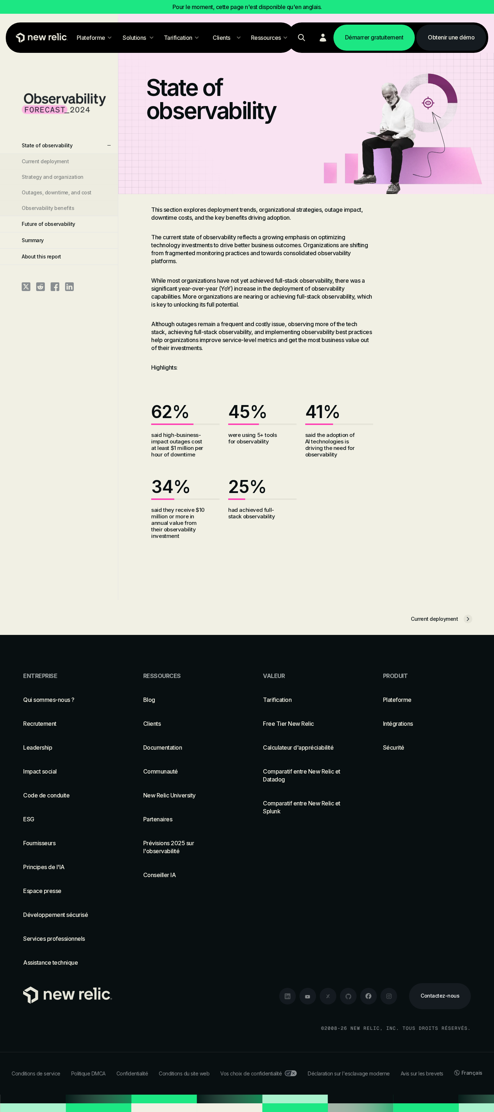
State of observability (47, 145)
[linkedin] (287, 996)
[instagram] (388, 996)
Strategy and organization (53, 177)
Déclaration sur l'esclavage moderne (349, 1073)
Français (471, 1073)
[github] (348, 996)
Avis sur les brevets (422, 1073)
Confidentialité (132, 1073)
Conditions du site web (184, 1073)
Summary (33, 240)
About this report (41, 256)
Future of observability (48, 224)
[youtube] (307, 996)
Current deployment (45, 161)
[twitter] (328, 996)
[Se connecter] (322, 37)
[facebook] (368, 996)
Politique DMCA (88, 1073)
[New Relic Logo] (40, 38)
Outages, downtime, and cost (56, 192)
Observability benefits (48, 208)
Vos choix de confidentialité (251, 1073)
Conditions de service (36, 1073)
